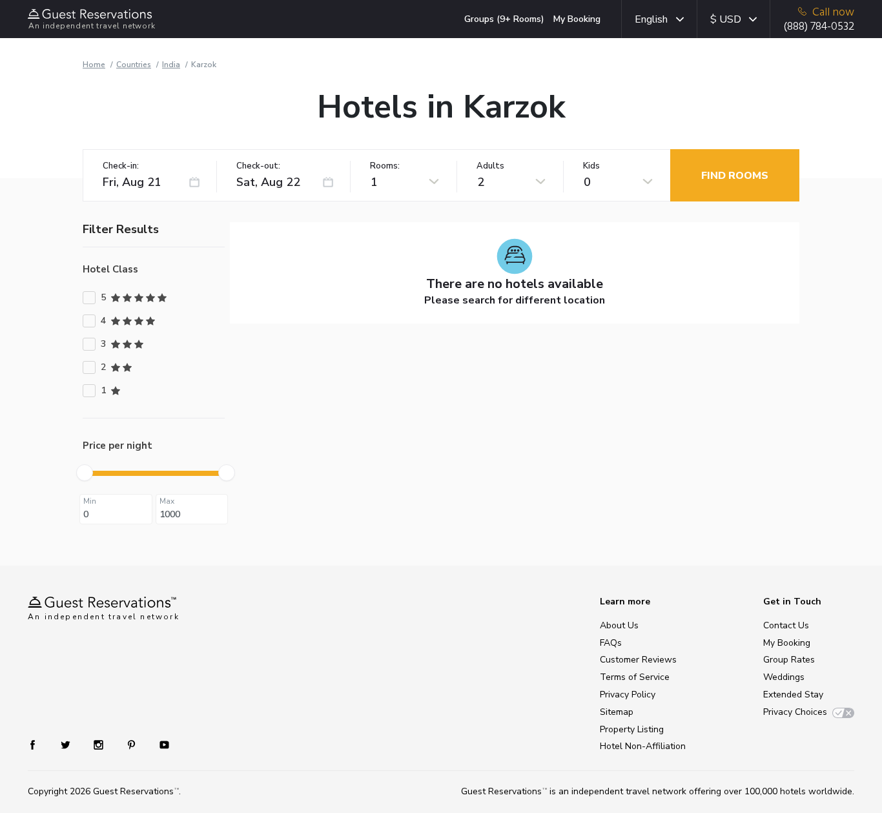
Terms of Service (635, 677)
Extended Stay (793, 694)
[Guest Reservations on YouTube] (159, 744)
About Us (619, 625)
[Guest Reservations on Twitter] (66, 744)
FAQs (611, 643)
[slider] (84, 472)
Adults (490, 166)
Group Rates (789, 659)
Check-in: (121, 166)
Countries (133, 64)
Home (94, 64)
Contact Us (786, 625)
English (651, 19)
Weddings (784, 677)
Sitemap (616, 712)
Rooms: (385, 166)
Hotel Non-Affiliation (643, 746)
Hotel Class (110, 269)
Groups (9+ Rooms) (504, 19)
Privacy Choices (795, 712)
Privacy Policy (627, 694)
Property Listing (632, 729)
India (171, 64)
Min (89, 501)
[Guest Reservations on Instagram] (99, 744)
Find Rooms (734, 176)
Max (166, 501)
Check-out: (258, 166)
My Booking (576, 19)
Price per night (117, 445)
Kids (591, 166)
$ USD (725, 19)
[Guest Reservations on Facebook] (39, 744)
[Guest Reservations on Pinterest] (132, 744)
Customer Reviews (638, 659)
